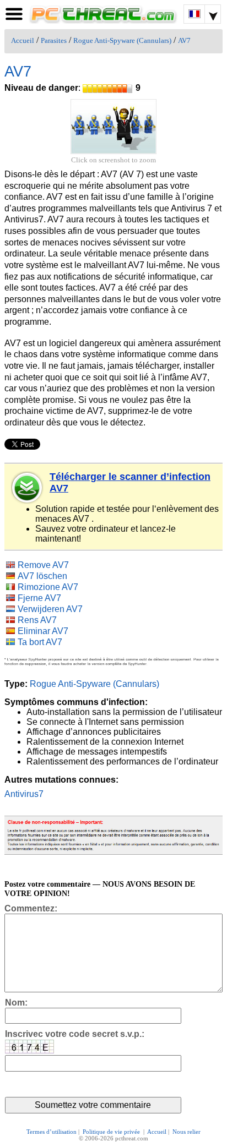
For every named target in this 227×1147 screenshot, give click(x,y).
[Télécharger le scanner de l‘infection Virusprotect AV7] (27, 487)
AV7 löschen (42, 576)
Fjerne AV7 (39, 598)
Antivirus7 (24, 794)
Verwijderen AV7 (50, 609)
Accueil (22, 41)
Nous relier (186, 1131)
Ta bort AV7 (40, 642)
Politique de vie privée (112, 1131)
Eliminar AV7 (43, 631)
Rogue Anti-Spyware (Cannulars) (122, 41)
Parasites (54, 41)
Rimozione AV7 (48, 587)
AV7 (184, 41)
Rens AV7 (37, 620)
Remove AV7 (43, 565)
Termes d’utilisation (51, 1131)
